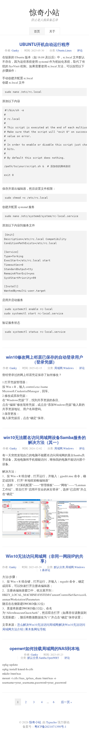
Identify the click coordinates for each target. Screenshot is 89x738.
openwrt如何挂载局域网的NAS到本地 (44, 648)
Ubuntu (60, 50)
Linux (68, 50)
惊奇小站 (44, 12)
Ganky (15, 50)
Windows (68, 368)
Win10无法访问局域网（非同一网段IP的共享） (44, 558)
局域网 (58, 368)
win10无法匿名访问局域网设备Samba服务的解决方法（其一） (44, 439)
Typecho (51, 722)
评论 (80, 50)
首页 (37, 31)
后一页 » (66, 702)
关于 (52, 31)
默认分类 (59, 567)
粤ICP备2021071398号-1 (50, 726)
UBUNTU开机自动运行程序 (44, 44)
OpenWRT (53, 657)
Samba (42, 657)
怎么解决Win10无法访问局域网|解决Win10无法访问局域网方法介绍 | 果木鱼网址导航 (43, 627)
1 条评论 (45, 570)
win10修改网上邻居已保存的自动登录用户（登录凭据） (44, 359)
